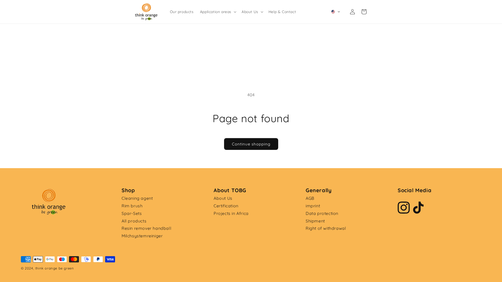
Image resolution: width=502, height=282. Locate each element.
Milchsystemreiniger (142, 235)
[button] (217, 11)
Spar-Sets (132, 213)
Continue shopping (251, 144)
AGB (310, 198)
